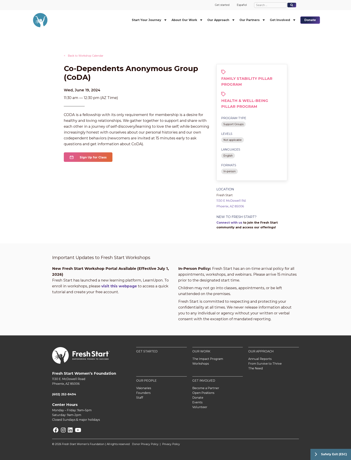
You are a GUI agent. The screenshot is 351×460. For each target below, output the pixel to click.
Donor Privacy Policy (145, 444)
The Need (255, 368)
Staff (139, 397)
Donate (310, 20)
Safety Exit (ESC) (334, 454)
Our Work (201, 351)
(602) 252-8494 (64, 394)
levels (226, 134)
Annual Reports (259, 359)
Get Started (147, 351)
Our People (146, 380)
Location (225, 189)
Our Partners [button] (249, 20)
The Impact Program (207, 359)
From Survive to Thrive (265, 363)
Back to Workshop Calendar (83, 55)
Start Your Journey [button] (146, 20)
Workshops (200, 363)
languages (230, 149)
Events (197, 402)
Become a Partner (205, 388)
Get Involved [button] (280, 20)
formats (228, 165)
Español (242, 5)
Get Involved (203, 380)
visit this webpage (119, 286)
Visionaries (143, 388)
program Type (233, 118)
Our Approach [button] (218, 20)
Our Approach (261, 351)
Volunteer (199, 407)
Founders (143, 393)
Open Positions (203, 393)
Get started (222, 5)
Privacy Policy (171, 444)
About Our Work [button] (184, 20)
